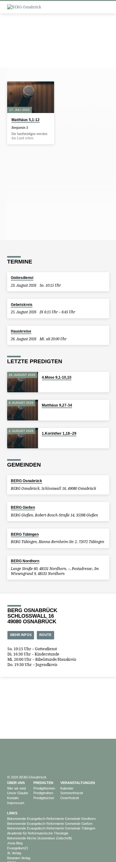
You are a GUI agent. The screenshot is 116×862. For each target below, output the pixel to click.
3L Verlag (14, 853)
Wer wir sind (16, 788)
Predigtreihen (43, 793)
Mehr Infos (21, 635)
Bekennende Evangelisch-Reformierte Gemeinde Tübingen (51, 828)
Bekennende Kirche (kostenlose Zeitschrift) (39, 838)
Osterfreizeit (69, 798)
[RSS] (29, 762)
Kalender (67, 788)
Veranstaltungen (77, 783)
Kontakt (13, 798)
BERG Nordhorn (25, 561)
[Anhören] (36, 127)
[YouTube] (10, 762)
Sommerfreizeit (71, 793)
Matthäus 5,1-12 (25, 120)
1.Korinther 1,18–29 (59, 433)
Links (12, 813)
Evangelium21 (17, 848)
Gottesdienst (22, 278)
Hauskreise (21, 331)
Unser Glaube (17, 793)
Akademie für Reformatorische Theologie (37, 833)
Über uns (16, 783)
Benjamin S (19, 127)
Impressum (15, 803)
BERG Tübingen (25, 534)
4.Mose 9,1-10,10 (56, 377)
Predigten (43, 783)
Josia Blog (15, 843)
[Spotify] (22, 762)
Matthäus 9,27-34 (57, 405)
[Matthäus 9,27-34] (22, 410)
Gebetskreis (21, 305)
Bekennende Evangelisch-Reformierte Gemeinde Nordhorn (51, 819)
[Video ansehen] (32, 127)
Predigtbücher (43, 798)
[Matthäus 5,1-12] (30, 97)
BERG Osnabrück (26, 481)
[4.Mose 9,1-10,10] (22, 382)
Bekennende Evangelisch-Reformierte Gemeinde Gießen (49, 823)
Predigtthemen (44, 788)
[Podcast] (16, 762)
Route (45, 635)
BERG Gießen (23, 507)
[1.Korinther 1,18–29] (22, 438)
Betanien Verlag (18, 858)
